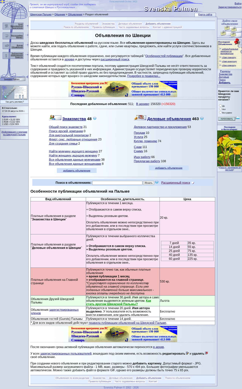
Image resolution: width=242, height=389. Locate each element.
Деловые (224, 77)
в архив (158, 347)
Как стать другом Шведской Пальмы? (118, 302)
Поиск (222, 79)
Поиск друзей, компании (66, 131)
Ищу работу (142, 157)
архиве (69, 59)
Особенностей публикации (164, 56)
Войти (238, 3)
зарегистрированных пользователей (66, 353)
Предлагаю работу (147, 161)
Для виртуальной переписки (69, 135)
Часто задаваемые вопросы (134, 27)
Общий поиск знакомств (66, 127)
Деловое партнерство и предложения (160, 127)
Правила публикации (103, 27)
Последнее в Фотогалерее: (229, 128)
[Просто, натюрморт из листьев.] (229, 165)
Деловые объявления (130, 23)
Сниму (138, 151)
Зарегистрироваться (229, 7)
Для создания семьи (63, 143)
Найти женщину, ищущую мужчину (73, 155)
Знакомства (225, 74)
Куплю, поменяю (145, 141)
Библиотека (17, 53)
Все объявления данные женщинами (75, 163)
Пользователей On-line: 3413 (123, 1)
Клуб (20, 24)
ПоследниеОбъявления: (225, 43)
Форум (20, 45)
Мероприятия (17, 26)
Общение (59, 14)
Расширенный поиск (175, 182)
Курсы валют (9, 116)
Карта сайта (205, 14)
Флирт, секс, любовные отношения (73, 139)
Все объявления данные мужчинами (74, 159)
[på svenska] (2, 2)
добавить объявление (76, 170)
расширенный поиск (115, 59)
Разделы (225, 71)
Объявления (75, 14)
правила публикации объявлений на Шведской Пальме (127, 322)
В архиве (142, 104)
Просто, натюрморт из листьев (230, 168)
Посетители (17, 28)
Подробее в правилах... (143, 76)
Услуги (138, 137)
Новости (19, 57)
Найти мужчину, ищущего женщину (73, 151)
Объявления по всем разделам (72, 378)
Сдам (138, 147)
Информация (17, 55)
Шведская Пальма (40, 14)
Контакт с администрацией (167, 27)
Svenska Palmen (11, 79)
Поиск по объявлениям (76, 27)
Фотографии (17, 35)
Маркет (19, 37)
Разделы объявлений (86, 23)
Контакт (153, 381)
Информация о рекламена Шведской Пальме (14, 133)
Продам (139, 132)
